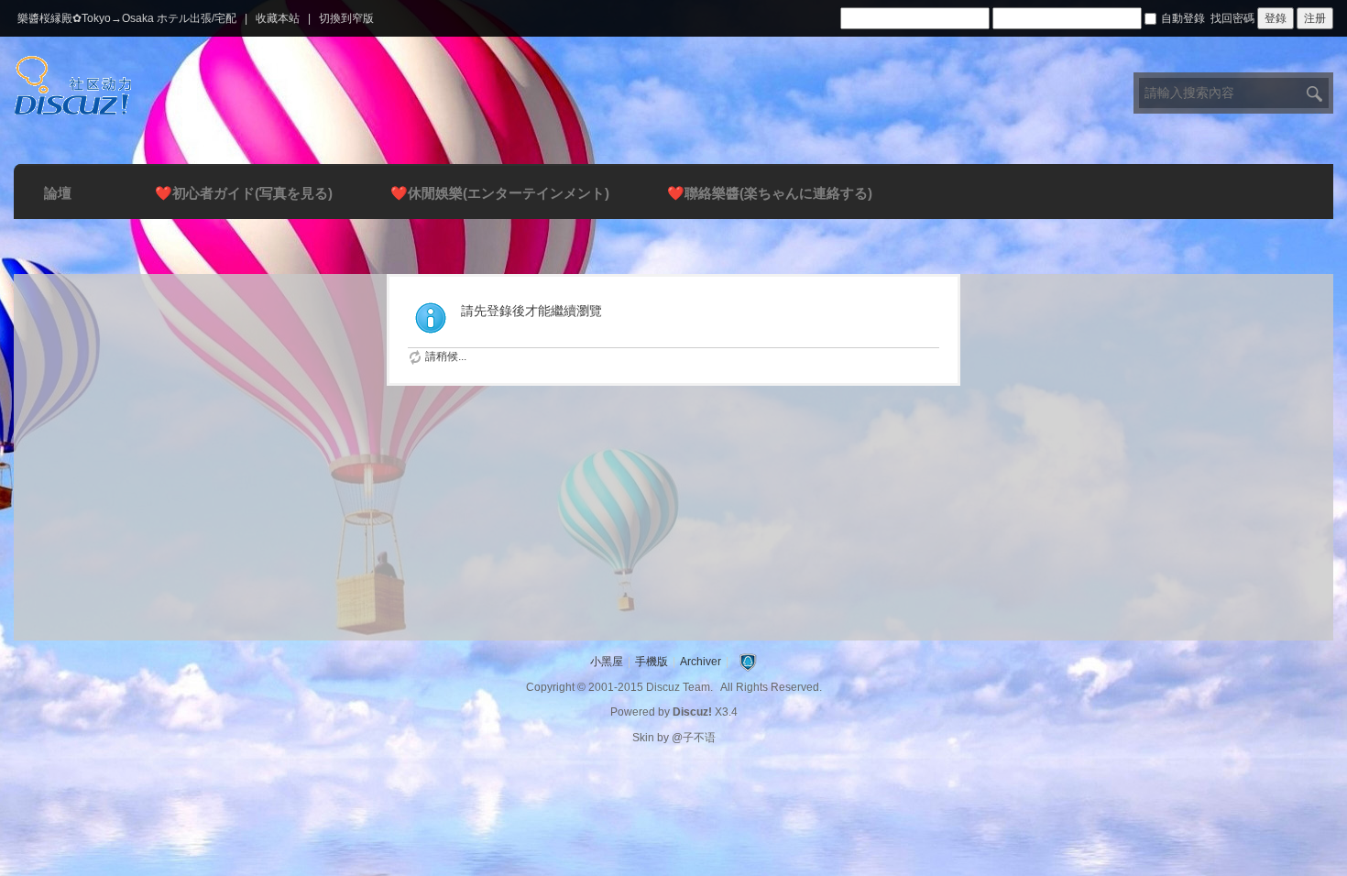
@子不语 (694, 737)
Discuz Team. (679, 687)
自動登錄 (1183, 18)
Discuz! (692, 712)
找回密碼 (1232, 18)
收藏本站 (278, 18)
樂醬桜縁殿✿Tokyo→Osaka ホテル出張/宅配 (126, 18)
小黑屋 (606, 661)
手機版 (651, 661)
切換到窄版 (346, 18)
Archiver (700, 661)
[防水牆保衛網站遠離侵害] (748, 661)
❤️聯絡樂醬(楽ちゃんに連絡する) (769, 193)
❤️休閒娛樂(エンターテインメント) (499, 193)
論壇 (57, 193)
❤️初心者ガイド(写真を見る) (244, 193)
